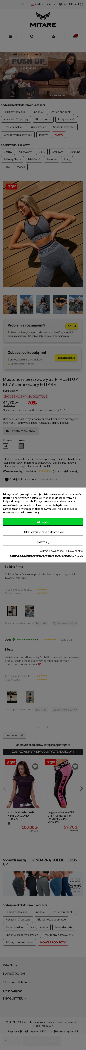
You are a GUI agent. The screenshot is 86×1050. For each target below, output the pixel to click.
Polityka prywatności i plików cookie (60, 550)
